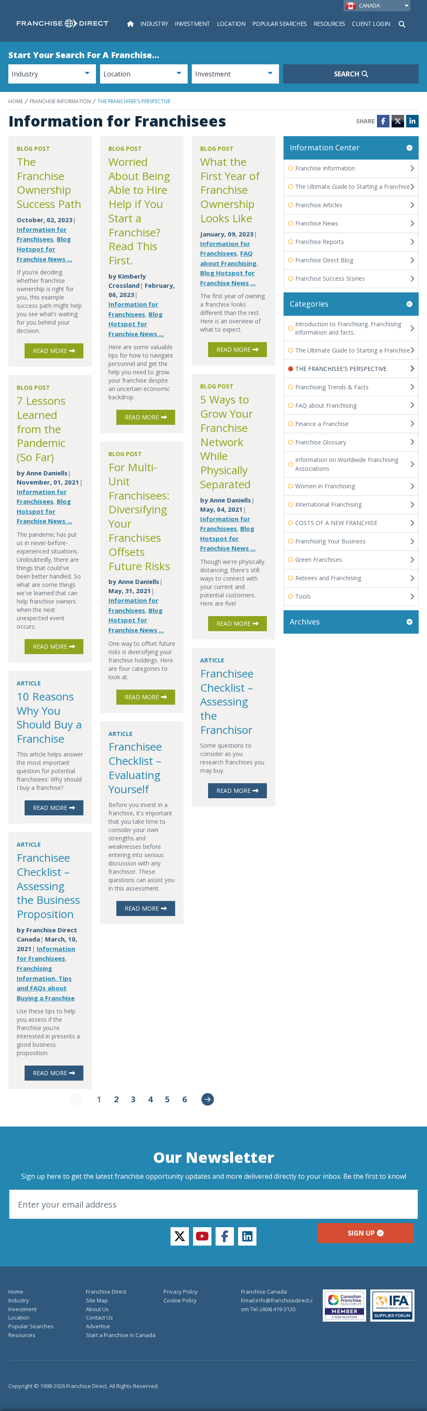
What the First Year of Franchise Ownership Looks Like (230, 190)
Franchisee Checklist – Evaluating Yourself (135, 767)
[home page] (62, 23)
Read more (50, 351)
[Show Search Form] (402, 23)
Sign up (361, 1233)
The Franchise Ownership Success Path (49, 182)
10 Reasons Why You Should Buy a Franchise (49, 717)
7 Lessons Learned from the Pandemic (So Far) (41, 428)
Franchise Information (60, 101)
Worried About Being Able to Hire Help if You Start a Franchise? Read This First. (139, 211)
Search (346, 74)
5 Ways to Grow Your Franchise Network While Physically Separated (226, 442)
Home (15, 101)
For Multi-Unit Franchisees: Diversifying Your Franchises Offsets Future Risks (139, 516)
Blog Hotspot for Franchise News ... (44, 249)
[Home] (130, 23)
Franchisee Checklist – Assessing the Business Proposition (48, 885)
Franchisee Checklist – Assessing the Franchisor (227, 701)
